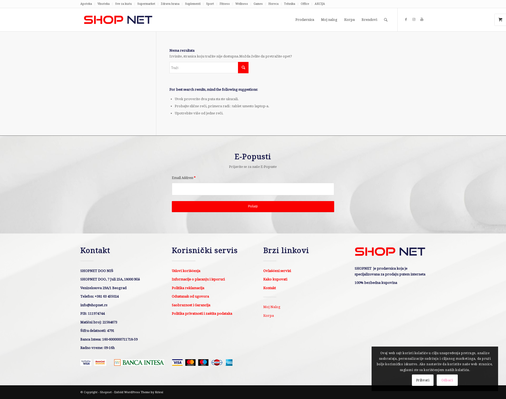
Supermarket (146, 4)
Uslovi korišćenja (186, 271)
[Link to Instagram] (414, 19)
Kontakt (269, 288)
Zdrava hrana (170, 4)
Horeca (273, 4)
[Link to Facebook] (406, 19)
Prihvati (423, 380)
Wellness (241, 4)
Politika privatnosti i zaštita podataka (202, 313)
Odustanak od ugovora (190, 296)
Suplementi (193, 4)
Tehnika (289, 4)
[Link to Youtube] (422, 19)
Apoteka (86, 4)
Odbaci (447, 380)
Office (305, 4)
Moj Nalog (271, 307)
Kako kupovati (275, 279)
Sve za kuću (123, 4)
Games (258, 4)
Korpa (268, 316)
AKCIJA (320, 4)
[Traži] (386, 19)
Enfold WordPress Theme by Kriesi (138, 392)
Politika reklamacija (188, 288)
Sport (210, 4)
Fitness (225, 4)
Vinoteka (104, 4)
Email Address (184, 178)
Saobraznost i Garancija (191, 305)
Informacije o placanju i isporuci (198, 279)
